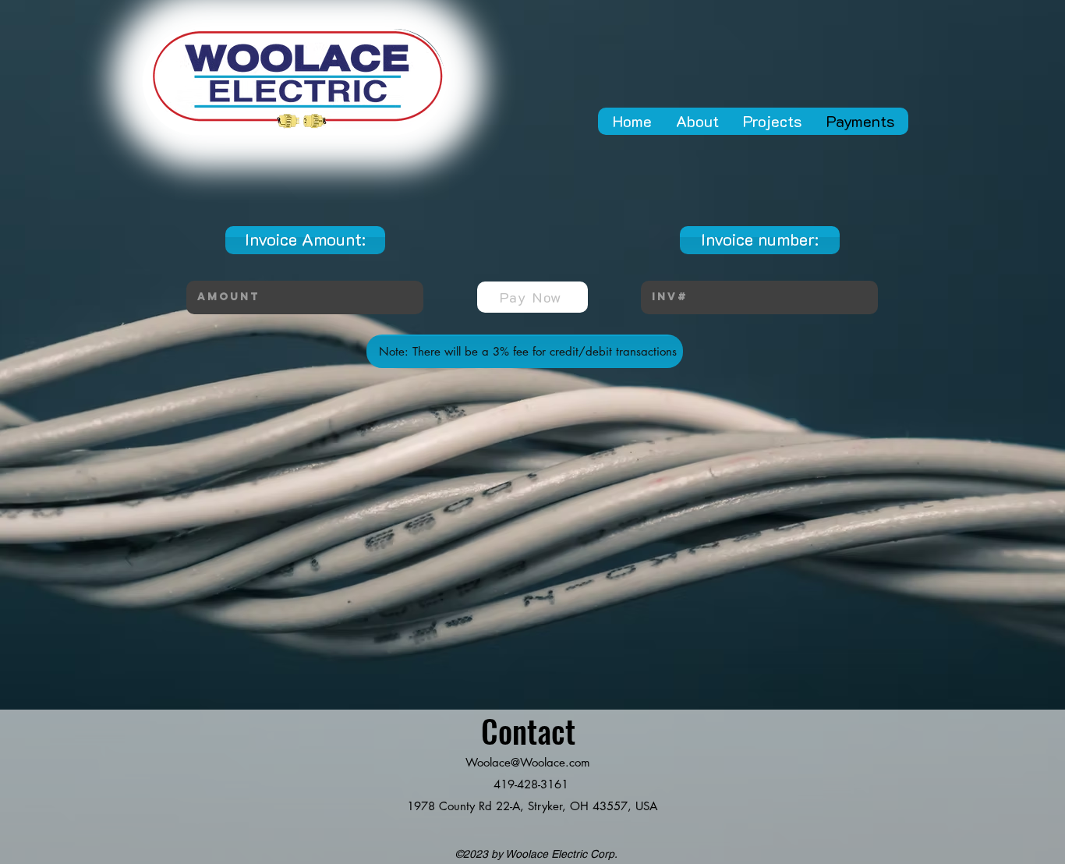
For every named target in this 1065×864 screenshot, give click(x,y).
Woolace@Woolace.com (527, 762)
